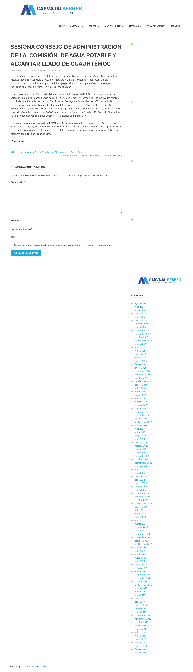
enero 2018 (140, 652)
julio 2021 (140, 510)
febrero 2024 (141, 404)
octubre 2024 (141, 377)
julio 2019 (140, 591)
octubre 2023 (141, 418)
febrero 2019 (141, 608)
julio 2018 (140, 632)
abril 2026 (140, 316)
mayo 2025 (140, 354)
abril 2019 (140, 601)
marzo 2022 (141, 482)
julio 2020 (140, 550)
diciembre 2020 (142, 533)
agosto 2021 (141, 506)
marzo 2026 (141, 320)
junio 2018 (140, 635)
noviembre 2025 (143, 333)
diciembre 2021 (142, 493)
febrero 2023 (141, 445)
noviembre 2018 (143, 618)
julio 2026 (140, 306)
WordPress (31, 666)
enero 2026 (140, 326)
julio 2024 (140, 388)
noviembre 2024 (143, 374)
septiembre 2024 (143, 381)
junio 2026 (140, 310)
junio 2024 (140, 391)
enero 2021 (140, 530)
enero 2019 (140, 611)
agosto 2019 (141, 588)
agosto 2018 (141, 628)
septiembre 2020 (143, 544)
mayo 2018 (140, 639)
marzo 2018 (141, 645)
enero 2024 (140, 408)
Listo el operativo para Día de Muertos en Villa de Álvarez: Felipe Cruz (47, 152)
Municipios (54, 70)
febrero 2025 (141, 364)
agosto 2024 (141, 384)
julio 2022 (140, 469)
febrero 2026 (141, 323)
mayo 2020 (140, 557)
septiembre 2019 (143, 584)
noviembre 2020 (143, 537)
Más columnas (113, 26)
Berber (92, 26)
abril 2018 (140, 642)
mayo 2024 (140, 394)
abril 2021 (140, 520)
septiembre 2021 (143, 503)
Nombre (16, 220)
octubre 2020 (141, 540)
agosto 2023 (141, 425)
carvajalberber (38, 70)
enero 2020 (140, 571)
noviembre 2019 (143, 577)
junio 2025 (140, 350)
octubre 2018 (141, 622)
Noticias (134, 26)
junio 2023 (140, 432)
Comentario (18, 182)
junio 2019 (140, 594)
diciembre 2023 (142, 411)
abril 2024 (140, 398)
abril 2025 (140, 357)
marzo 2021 (141, 523)
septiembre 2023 (143, 421)
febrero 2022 (141, 486)
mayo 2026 (140, 313)
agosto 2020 (141, 547)
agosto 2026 (141, 303)
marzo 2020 (141, 564)
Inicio (62, 26)
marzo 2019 (141, 605)
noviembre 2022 (143, 455)
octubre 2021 (141, 499)
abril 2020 (140, 561)
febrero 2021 (141, 527)
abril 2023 (140, 438)
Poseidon (42, 666)
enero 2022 (140, 489)
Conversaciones (156, 26)
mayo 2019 (140, 598)
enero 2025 (140, 367)
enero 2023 (140, 449)
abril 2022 (140, 479)
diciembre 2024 (142, 371)
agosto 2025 (141, 343)
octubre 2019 (141, 581)
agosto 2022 (141, 466)
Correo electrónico (21, 229)
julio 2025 (140, 347)
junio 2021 (140, 513)
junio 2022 (140, 472)
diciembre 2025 (142, 330)
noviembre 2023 (143, 415)
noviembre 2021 (143, 496)
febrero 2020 (141, 567)
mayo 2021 (140, 516)
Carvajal (75, 26)
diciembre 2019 (142, 574)
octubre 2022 (141, 459)
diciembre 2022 (142, 452)
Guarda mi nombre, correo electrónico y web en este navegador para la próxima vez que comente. (63, 244)
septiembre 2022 (143, 462)
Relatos (175, 26)
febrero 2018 (141, 649)
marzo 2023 (141, 442)
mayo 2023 (140, 435)
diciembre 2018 (142, 615)
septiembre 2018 (143, 625)
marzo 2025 (141, 360)
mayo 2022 (140, 476)
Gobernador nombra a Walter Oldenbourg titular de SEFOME (89, 155)
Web (13, 237)
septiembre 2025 (143, 340)
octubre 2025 (141, 337)
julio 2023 (140, 428)
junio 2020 (140, 554)
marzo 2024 (141, 401)
